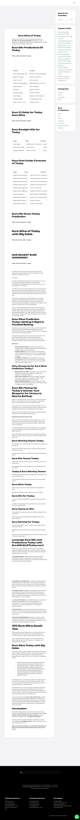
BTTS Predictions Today (10, 802)
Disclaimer (60, 128)
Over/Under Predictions (34, 802)
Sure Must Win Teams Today (11, 807)
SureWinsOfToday (46, 785)
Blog (59, 116)
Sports (59, 99)
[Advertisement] (29, 20)
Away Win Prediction (58, 801)
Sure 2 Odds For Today (34, 801)
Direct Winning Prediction (10, 804)
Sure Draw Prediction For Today (11, 805)
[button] (74, 3)
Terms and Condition (63, 125)
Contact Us (61, 121)
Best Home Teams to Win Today (60, 802)
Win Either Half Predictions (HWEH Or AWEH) (62, 805)
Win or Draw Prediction (58, 807)
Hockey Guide (61, 97)
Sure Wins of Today (9, 801)
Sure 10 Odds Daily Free (34, 805)
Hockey (60, 95)
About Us (60, 118)
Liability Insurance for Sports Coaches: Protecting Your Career (65, 72)
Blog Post (60, 92)
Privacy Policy (61, 123)
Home (59, 113)
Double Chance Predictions (59, 804)
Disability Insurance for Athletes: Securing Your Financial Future (64, 78)
